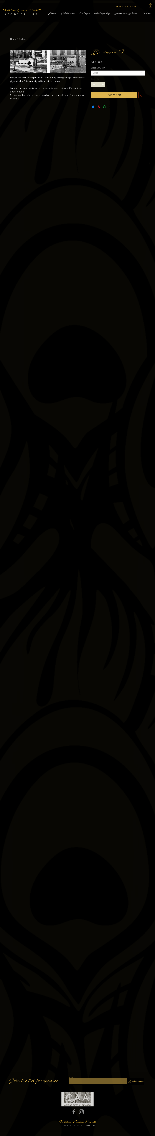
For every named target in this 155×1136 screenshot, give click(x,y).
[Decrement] (93, 84)
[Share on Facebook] (93, 107)
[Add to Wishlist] (142, 95)
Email (71, 1077)
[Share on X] (110, 107)
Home (13, 39)
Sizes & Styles (98, 68)
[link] (150, 5)
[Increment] (103, 84)
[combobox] (118, 73)
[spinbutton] (98, 84)
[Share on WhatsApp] (104, 107)
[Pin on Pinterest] (99, 107)
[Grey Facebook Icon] (74, 1112)
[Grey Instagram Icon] (81, 1112)
